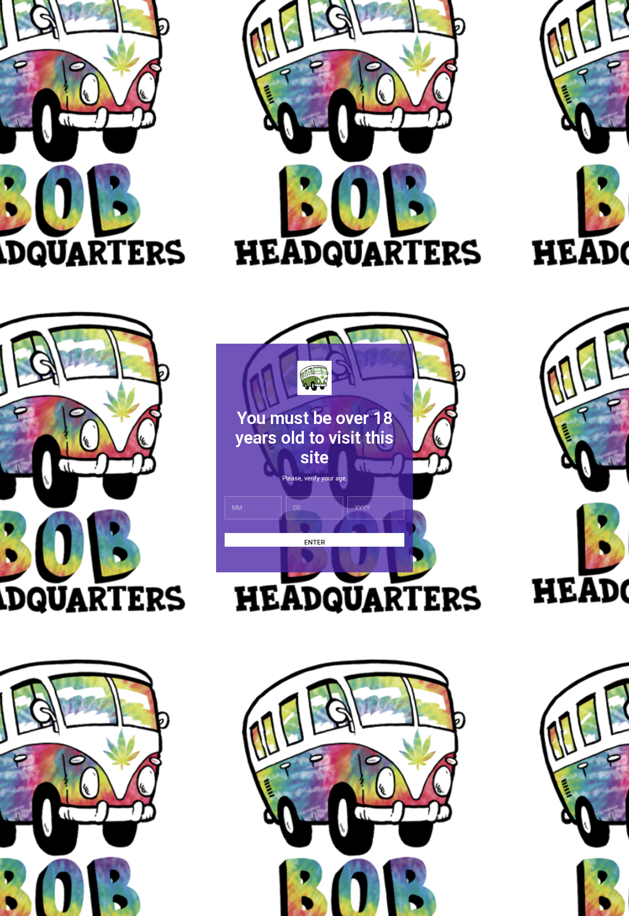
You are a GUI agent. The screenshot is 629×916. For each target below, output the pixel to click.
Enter (314, 542)
